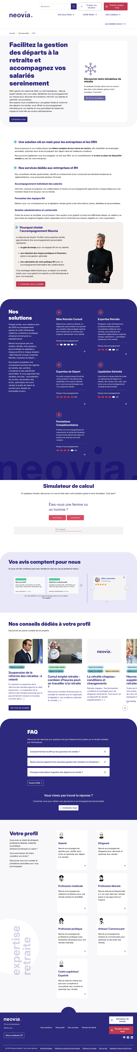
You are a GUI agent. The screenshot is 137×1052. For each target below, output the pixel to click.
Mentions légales (46, 1048)
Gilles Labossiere (108, 578)
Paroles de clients (89, 1027)
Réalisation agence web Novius (121, 1048)
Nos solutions (46, 1027)
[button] (124, 708)
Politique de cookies (89, 1048)
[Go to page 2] (109, 601)
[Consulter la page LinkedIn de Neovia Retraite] (132, 1037)
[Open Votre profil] (96, 14)
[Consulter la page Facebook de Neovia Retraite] (128, 1037)
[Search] (74, 6)
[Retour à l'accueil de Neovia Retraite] (20, 14)
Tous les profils (23, 33)
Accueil (12, 33)
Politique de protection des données (67, 1048)
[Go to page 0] (106, 601)
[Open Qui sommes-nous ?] (125, 24)
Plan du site (103, 1048)
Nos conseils (73, 1027)
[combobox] (55, 6)
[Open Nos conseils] (120, 14)
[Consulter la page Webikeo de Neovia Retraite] (124, 1037)
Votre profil (59, 1027)
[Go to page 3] (111, 601)
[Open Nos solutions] (73, 14)
